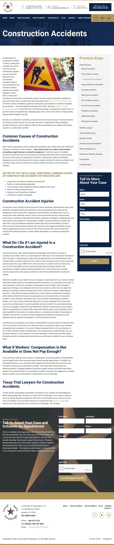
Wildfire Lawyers (86, 128)
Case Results (53, 18)
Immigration (84, 159)
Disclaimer (107, 539)
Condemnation (85, 165)
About (12, 18)
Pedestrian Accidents (89, 111)
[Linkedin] (108, 17)
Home (5, 18)
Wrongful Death (86, 138)
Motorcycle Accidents (89, 95)
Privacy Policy (95, 539)
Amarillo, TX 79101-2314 (34, 8)
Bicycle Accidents (88, 69)
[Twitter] (102, 17)
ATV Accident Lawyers (90, 100)
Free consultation (100, 7)
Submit (94, 261)
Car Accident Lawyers (89, 74)
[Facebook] (96, 17)
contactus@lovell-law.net (60, 8)
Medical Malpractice (88, 149)
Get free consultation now (72, 478)
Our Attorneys (39, 18)
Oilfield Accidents (88, 116)
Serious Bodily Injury (88, 133)
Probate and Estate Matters (90, 144)
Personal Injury (85, 65)
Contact (71, 18)
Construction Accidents (92, 79)
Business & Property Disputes (91, 154)
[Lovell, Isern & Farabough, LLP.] (8, 7)
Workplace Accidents (89, 121)
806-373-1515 (82, 8)
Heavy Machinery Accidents (92, 85)
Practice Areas (23, 18)
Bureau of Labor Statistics (58, 101)
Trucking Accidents (88, 90)
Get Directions (28, 516)
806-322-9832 (38, 524)
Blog (63, 18)
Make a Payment (84, 18)
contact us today (59, 401)
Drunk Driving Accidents (90, 106)
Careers (108, 506)
